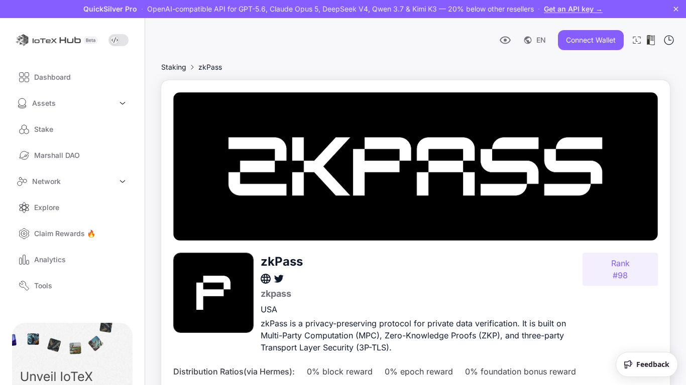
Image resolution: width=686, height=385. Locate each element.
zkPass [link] (210, 67)
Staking (173, 67)
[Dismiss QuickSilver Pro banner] (676, 9)
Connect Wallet (591, 40)
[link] (173, 67)
